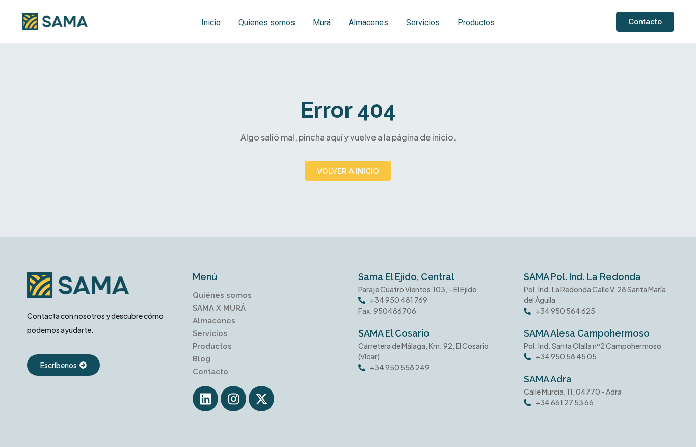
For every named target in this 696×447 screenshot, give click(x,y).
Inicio (211, 22)
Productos (476, 22)
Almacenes (368, 22)
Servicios (423, 22)
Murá (322, 22)
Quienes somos (266, 22)
